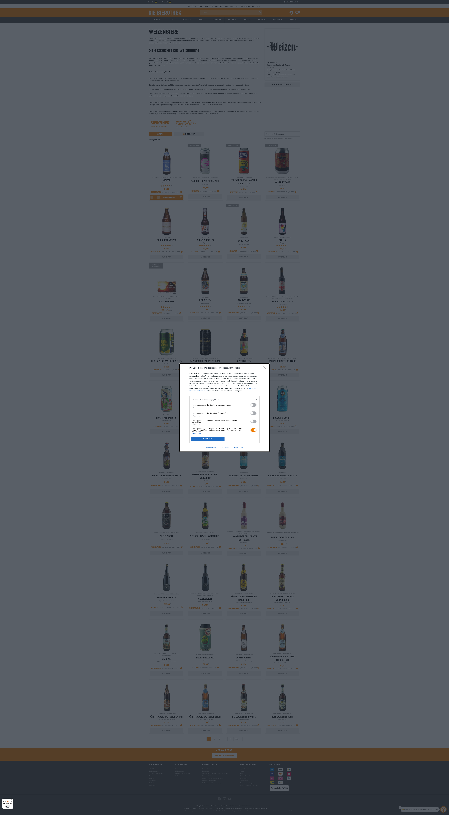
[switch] (253, 405)
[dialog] (224, 408)
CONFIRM (207, 439)
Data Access (224, 447)
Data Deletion (211, 447)
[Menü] (11, 800)
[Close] (265, 368)
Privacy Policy (238, 447)
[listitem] (224, 400)
